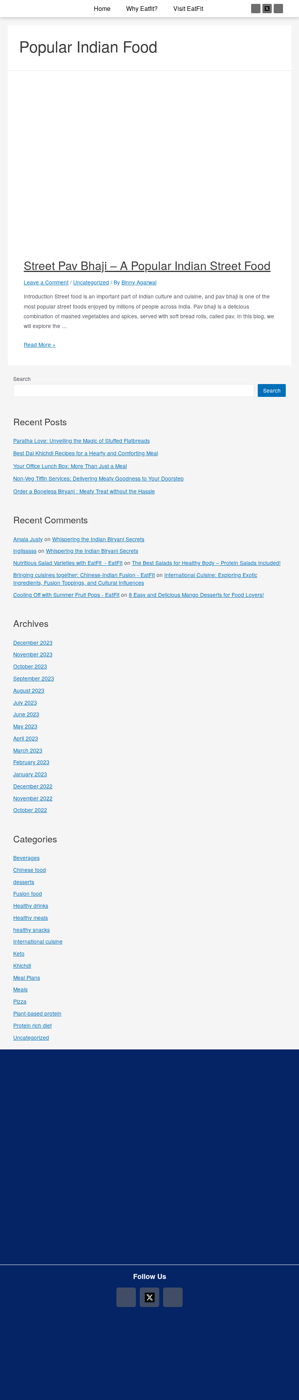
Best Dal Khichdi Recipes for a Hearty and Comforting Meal (85, 453)
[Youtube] (278, 8)
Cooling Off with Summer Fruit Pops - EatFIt (66, 594)
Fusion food (27, 893)
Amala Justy (28, 539)
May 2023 (25, 726)
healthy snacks (31, 929)
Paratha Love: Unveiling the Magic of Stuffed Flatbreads (81, 440)
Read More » (40, 344)
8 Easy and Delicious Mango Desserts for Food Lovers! (196, 594)
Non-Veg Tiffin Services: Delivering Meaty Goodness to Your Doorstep (98, 478)
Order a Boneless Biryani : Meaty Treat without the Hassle (84, 491)
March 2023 (27, 750)
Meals (20, 989)
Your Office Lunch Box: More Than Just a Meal (70, 466)
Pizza (19, 1001)
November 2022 (33, 798)
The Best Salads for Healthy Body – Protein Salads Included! (206, 563)
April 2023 (25, 738)
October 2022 (30, 810)
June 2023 (26, 714)
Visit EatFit (188, 8)
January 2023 (30, 774)
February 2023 (31, 762)
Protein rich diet (32, 1025)
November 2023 (33, 654)
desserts (23, 882)
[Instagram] (255, 8)
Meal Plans (26, 977)
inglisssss (25, 550)
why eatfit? (142, 8)
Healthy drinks (30, 905)
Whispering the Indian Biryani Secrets (98, 539)
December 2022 (33, 786)
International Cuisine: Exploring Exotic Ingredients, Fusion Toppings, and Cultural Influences (135, 579)
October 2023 (30, 666)
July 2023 (25, 702)
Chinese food (29, 870)
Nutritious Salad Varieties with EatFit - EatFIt (68, 563)
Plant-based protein (37, 1013)
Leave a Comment (46, 282)
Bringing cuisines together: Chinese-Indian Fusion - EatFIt (84, 575)
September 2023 (33, 678)
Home (102, 8)
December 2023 (33, 642)
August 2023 (28, 690)
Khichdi (22, 965)
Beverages (26, 857)
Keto (19, 953)
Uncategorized (91, 282)
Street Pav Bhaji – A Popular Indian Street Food (147, 265)
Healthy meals (30, 917)
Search (22, 378)
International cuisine (38, 941)
